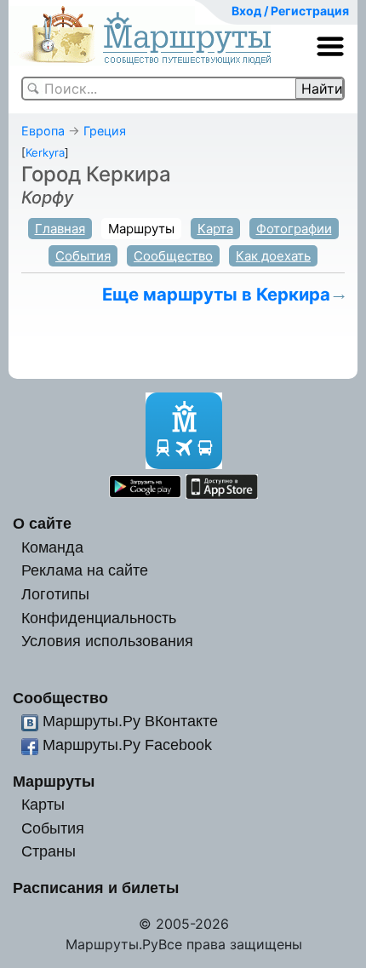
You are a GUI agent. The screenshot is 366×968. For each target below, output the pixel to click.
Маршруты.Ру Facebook (127, 744)
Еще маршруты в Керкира (216, 294)
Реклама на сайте (84, 570)
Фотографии (294, 229)
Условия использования (107, 641)
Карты (43, 804)
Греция (104, 130)
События (83, 256)
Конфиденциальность (98, 618)
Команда (52, 547)
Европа (43, 130)
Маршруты (141, 229)
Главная (60, 229)
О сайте (42, 523)
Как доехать (273, 256)
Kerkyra (45, 152)
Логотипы (55, 594)
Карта (215, 229)
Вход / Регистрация (290, 10)
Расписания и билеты (96, 887)
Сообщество (173, 256)
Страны (48, 851)
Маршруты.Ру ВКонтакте (130, 721)
